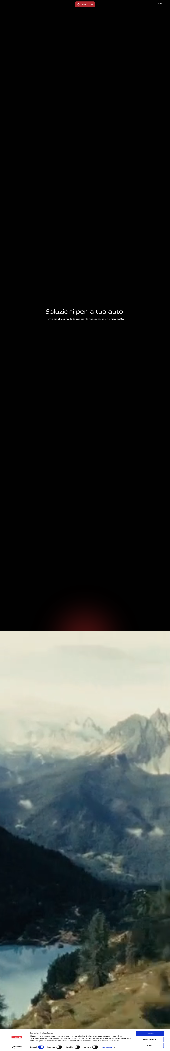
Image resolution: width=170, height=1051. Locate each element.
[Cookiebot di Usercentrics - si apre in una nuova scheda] (16, 1047)
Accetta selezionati (149, 1039)
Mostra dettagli (107, 1047)
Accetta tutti (150, 1034)
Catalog (160, 3)
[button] (91, 4)
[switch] (59, 1047)
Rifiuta (149, 1045)
